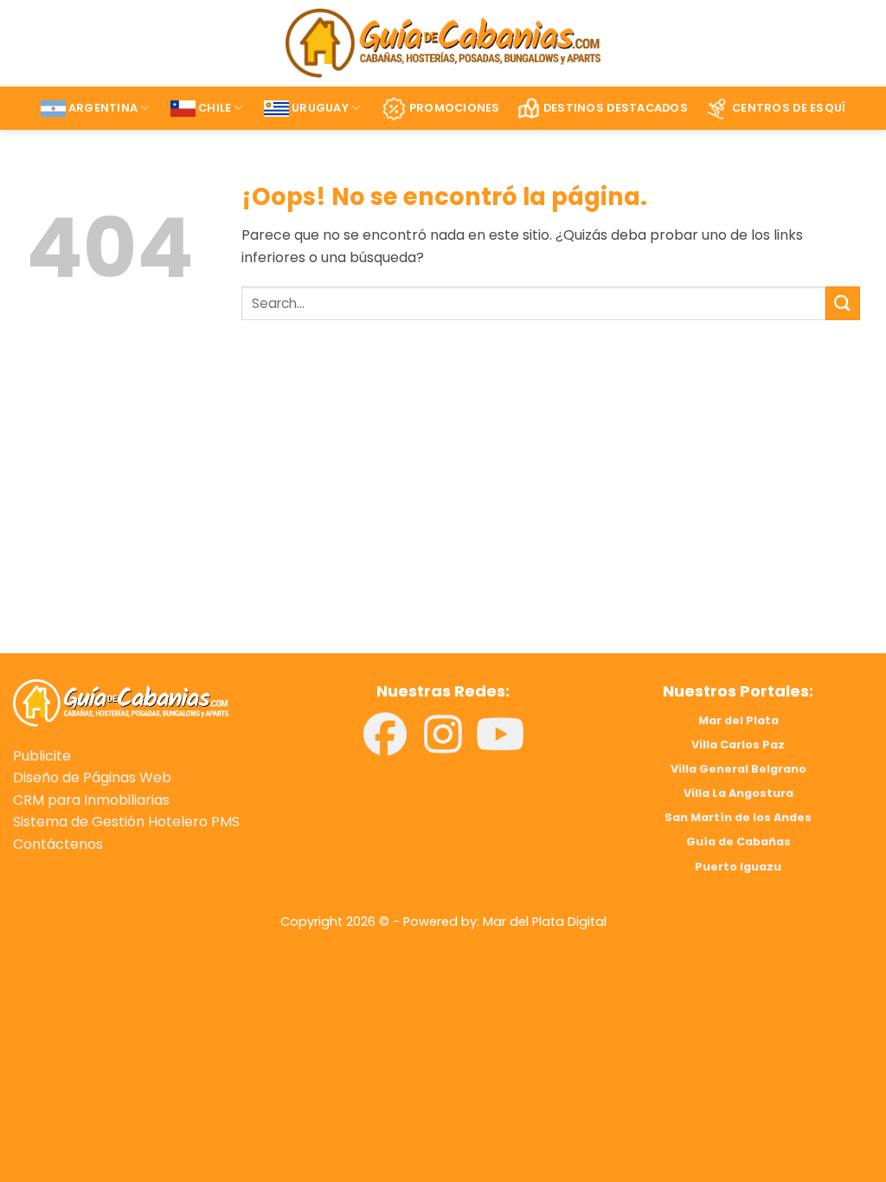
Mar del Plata (738, 720)
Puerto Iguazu (738, 866)
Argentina (103, 107)
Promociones (454, 107)
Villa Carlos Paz (738, 744)
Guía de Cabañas (738, 841)
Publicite (42, 756)
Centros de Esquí (788, 107)
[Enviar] (842, 303)
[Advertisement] (221, 511)
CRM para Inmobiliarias (91, 800)
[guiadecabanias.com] (120, 702)
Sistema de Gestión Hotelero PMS (126, 822)
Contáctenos (58, 844)
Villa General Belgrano (738, 768)
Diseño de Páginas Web (92, 777)
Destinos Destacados (615, 107)
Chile (214, 107)
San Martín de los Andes (738, 817)
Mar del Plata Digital (545, 921)
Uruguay (320, 107)
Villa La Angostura (738, 793)
